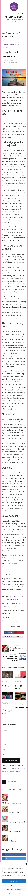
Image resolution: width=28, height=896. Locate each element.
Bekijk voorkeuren (14, 889)
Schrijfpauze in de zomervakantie (12, 803)
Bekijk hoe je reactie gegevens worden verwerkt (13, 771)
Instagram (5, 606)
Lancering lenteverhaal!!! (17, 822)
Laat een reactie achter (9, 65)
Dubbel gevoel (13, 841)
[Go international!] (5, 809)
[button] (25, 864)
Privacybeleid (17, 893)
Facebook (16, 603)
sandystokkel (10, 60)
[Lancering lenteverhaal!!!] (5, 818)
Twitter (14, 606)
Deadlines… (5, 686)
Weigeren (14, 885)
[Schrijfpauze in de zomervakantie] (5, 797)
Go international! (14, 812)
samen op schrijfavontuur (11, 45)
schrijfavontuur (8, 637)
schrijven (6, 47)
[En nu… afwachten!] (5, 828)
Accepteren (14, 881)
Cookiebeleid (10, 893)
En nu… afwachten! (15, 831)
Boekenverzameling (21, 708)
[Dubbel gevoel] (5, 837)
